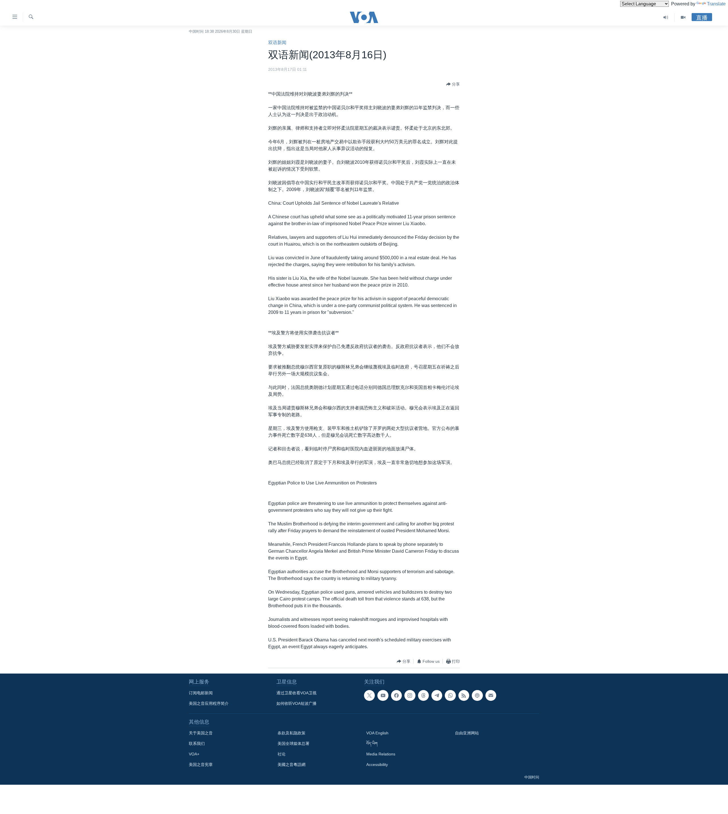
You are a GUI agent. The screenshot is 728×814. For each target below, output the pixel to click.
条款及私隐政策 (291, 733)
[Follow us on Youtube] (382, 695)
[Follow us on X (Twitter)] (369, 695)
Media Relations (380, 754)
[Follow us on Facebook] (396, 695)
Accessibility (377, 764)
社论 (282, 754)
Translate (716, 3)
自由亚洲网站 (467, 733)
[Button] (453, 84)
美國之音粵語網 (291, 764)
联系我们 (197, 743)
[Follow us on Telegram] (436, 695)
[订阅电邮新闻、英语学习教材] (490, 695)
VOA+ (194, 754)
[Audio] (666, 17)
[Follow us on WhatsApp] (450, 695)
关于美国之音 (201, 733)
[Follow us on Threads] (423, 695)
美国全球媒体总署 (293, 743)
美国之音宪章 (201, 764)
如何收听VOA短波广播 (296, 703)
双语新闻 (277, 42)
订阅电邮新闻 (201, 693)
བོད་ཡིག (372, 743)
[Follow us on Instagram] (409, 695)
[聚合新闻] (463, 695)
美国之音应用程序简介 (209, 703)
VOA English (377, 733)
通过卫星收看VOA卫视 (296, 693)
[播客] (477, 695)
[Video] (683, 17)
